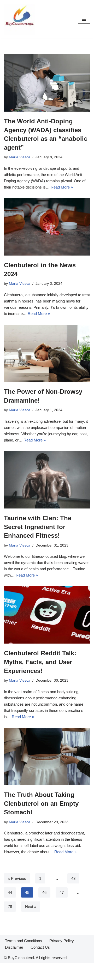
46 (44, 892)
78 (10, 906)
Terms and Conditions (23, 940)
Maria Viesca (19, 157)
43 (73, 878)
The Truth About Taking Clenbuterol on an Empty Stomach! (41, 803)
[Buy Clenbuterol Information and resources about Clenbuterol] (19, 19)
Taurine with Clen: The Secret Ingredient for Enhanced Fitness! (37, 526)
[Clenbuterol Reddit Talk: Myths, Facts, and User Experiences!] (47, 615)
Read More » (62, 187)
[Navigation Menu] (84, 19)
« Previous (17, 878)
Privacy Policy (61, 940)
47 (62, 892)
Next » (30, 906)
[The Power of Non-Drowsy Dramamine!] (47, 353)
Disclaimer (14, 947)
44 (10, 892)
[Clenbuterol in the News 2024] (47, 227)
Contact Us (40, 947)
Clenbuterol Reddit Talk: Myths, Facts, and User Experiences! (40, 662)
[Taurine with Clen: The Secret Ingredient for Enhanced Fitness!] (47, 479)
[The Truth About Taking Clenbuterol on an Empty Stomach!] (47, 756)
